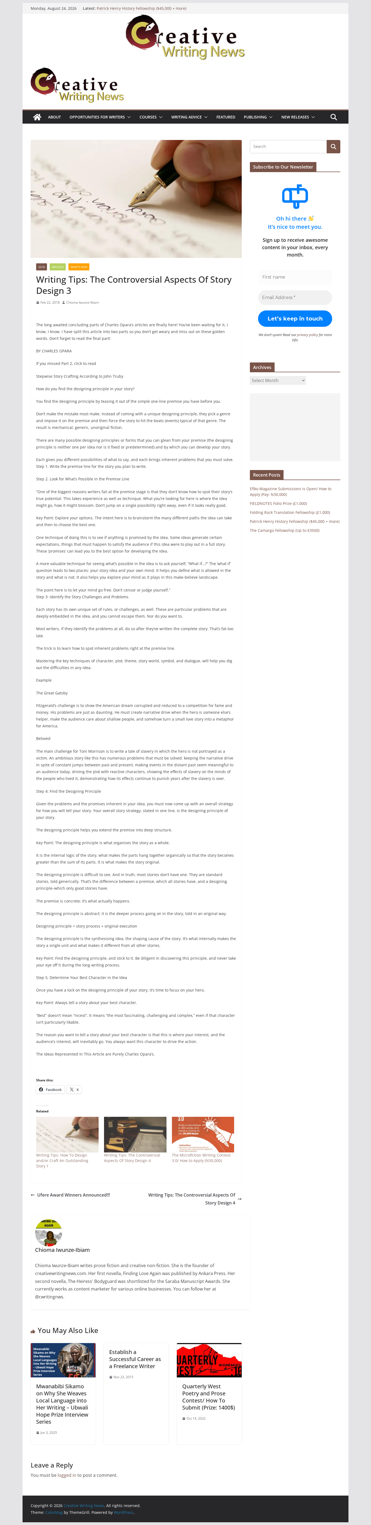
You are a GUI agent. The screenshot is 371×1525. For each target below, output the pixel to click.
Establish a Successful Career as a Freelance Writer (135, 1359)
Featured (225, 117)
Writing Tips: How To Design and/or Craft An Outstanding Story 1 (62, 1160)
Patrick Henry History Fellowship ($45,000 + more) (141, 8)
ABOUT (54, 117)
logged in (67, 1475)
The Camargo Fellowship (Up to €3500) (284, 530)
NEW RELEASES (295, 117)
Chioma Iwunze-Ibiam (82, 302)
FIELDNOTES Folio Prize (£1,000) (278, 503)
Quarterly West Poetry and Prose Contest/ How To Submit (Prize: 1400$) (208, 1397)
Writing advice (186, 117)
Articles (58, 267)
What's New (79, 267)
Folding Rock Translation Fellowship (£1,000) (290, 512)
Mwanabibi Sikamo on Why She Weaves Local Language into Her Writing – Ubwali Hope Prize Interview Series (62, 1404)
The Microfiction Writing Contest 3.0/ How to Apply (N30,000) (201, 1157)
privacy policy (307, 334)
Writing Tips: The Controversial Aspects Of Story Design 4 (132, 1157)
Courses (148, 117)
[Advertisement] (295, 427)
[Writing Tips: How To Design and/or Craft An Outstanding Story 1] (67, 1134)
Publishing (255, 117)
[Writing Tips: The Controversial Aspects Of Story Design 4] (135, 1134)
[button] (128, 117)
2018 (41, 267)
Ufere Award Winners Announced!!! (73, 1195)
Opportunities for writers (97, 117)
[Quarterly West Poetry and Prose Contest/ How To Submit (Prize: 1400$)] (209, 1347)
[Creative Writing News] (185, 18)
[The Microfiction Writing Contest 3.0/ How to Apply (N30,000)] (203, 1134)
